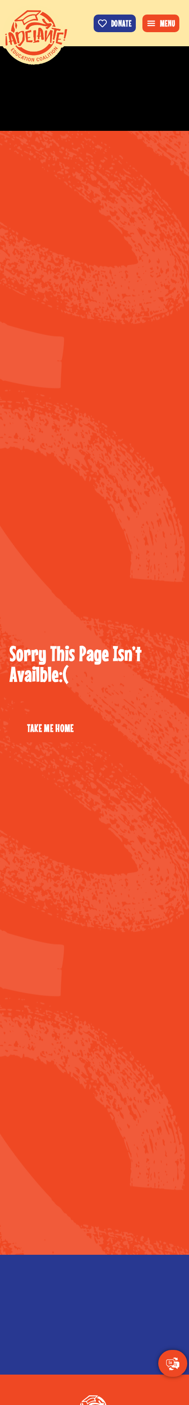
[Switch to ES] (173, 1364)
